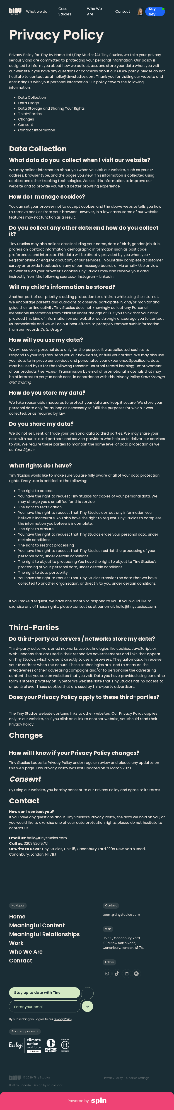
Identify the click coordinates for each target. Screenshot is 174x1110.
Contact (20, 960)
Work (16, 943)
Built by (20, 1085)
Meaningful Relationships (44, 934)
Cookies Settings (137, 1078)
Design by (47, 1085)
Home (17, 916)
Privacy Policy (113, 1078)
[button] (37, 11)
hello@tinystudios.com (74, 76)
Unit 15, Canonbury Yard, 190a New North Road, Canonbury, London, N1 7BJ (123, 943)
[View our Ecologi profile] (25, 1045)
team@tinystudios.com (121, 914)
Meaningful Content (37, 925)
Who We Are (26, 951)
